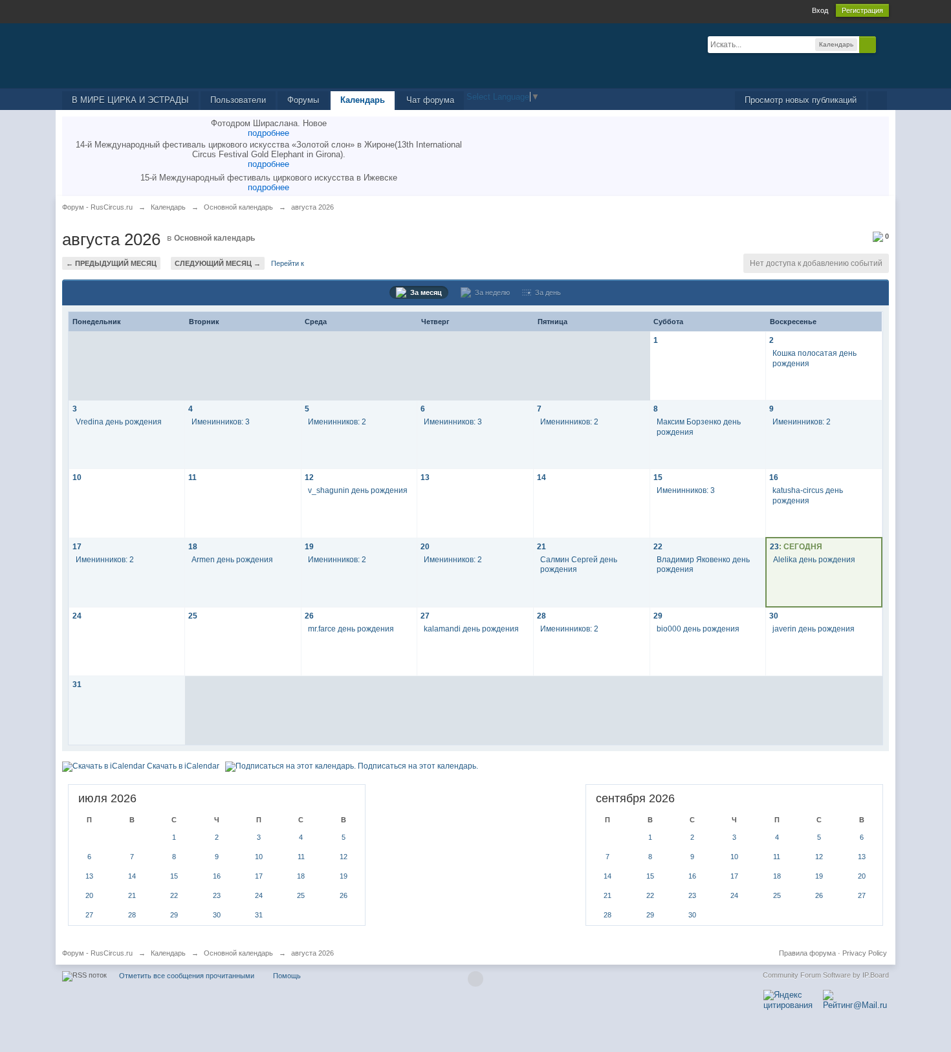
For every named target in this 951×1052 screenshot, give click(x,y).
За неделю (490, 292)
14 (541, 477)
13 (425, 477)
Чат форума (430, 100)
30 (773, 615)
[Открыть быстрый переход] (877, 100)
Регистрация (862, 10)
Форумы (303, 100)
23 (774, 546)
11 (192, 477)
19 (309, 546)
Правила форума (807, 953)
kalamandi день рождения (471, 628)
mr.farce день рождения (351, 628)
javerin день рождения (813, 628)
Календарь (362, 100)
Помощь (287, 976)
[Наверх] (475, 979)
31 (77, 684)
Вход (820, 10)
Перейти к (287, 263)
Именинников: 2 (337, 421)
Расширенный (884, 44)
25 (192, 615)
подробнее (268, 133)
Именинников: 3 (220, 421)
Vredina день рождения (119, 421)
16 (773, 477)
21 (541, 546)
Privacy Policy (864, 953)
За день (546, 292)
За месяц (424, 292)
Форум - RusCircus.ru (97, 953)
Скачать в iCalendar (182, 766)
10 (77, 477)
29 (657, 615)
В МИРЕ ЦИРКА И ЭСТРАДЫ (130, 100)
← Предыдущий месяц (111, 263)
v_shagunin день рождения (358, 490)
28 (541, 615)
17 (77, 546)
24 (77, 615)
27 (425, 615)
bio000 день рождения (698, 628)
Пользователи (238, 100)
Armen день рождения (232, 559)
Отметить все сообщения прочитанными (186, 976)
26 (309, 615)
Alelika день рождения (814, 559)
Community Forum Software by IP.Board (826, 975)
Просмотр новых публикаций (801, 100)
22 (657, 546)
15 (657, 477)
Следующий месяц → (218, 263)
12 (309, 477)
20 (425, 546)
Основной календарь (214, 238)
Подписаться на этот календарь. (417, 766)
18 (192, 546)
